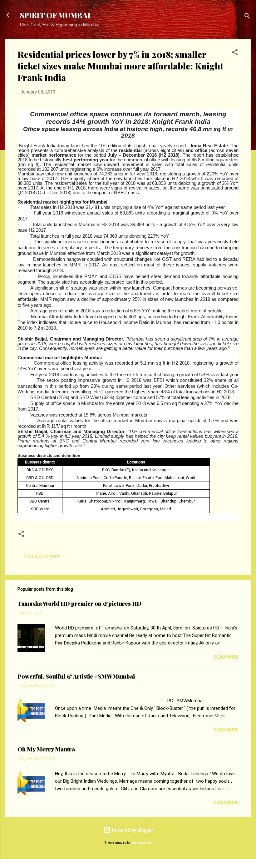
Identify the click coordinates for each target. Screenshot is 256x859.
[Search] (247, 17)
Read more (226, 657)
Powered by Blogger (132, 830)
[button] (235, 53)
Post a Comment (41, 556)
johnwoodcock (141, 843)
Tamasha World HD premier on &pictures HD (79, 603)
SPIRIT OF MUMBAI (55, 15)
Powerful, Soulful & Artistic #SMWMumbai (76, 676)
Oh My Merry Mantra (46, 749)
